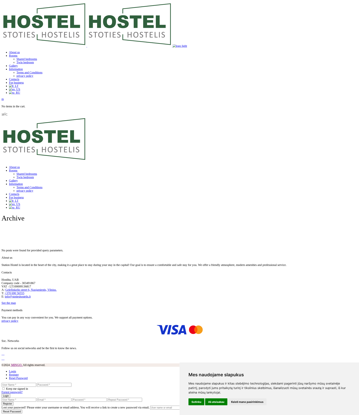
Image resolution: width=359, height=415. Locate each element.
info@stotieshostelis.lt (18, 296)
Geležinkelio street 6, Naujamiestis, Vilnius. (31, 289)
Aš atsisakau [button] (216, 401)
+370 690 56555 (14, 293)
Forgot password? (12, 392)
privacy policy (9, 320)
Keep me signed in (17, 388)
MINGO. (16, 365)
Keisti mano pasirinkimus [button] (247, 401)
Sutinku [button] (196, 401)
